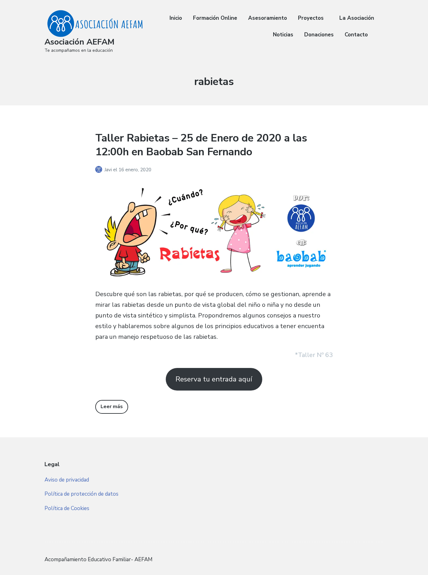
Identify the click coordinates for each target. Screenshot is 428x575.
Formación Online (215, 18)
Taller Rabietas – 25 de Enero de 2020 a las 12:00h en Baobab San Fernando (201, 145)
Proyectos (311, 18)
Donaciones (319, 34)
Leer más (112, 406)
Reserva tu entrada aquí (213, 379)
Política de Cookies (66, 508)
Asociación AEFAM (79, 41)
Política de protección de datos (81, 494)
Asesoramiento (267, 18)
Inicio (176, 18)
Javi (108, 170)
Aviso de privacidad (66, 479)
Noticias (283, 34)
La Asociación (356, 18)
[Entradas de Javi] (99, 170)
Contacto (356, 34)
